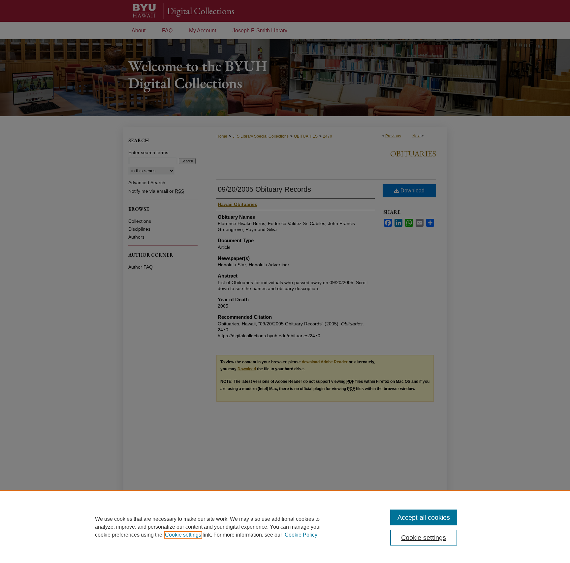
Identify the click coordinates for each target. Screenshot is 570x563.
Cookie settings (183, 535)
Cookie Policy (301, 535)
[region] (285, 526)
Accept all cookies (423, 517)
